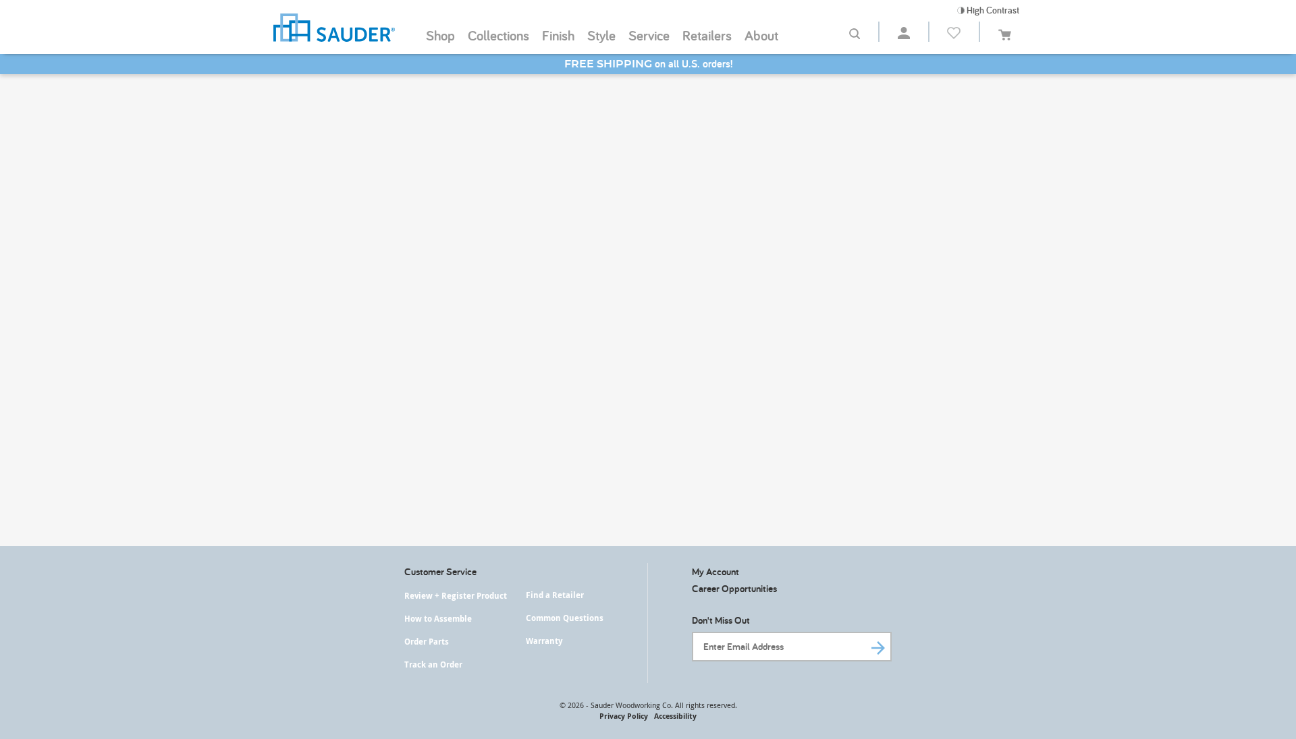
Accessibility (675, 716)
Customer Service (440, 571)
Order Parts (426, 641)
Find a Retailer (555, 595)
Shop (440, 35)
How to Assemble (438, 618)
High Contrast (992, 10)
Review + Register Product (455, 595)
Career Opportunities (734, 588)
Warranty (544, 641)
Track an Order (433, 664)
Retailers (707, 35)
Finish (558, 35)
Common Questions (564, 618)
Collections (498, 35)
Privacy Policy (623, 716)
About (761, 35)
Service (649, 35)
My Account (715, 571)
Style (601, 35)
